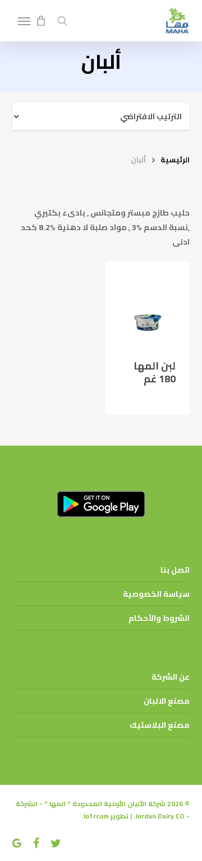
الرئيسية (175, 159)
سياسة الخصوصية (156, 594)
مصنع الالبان (167, 701)
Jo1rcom (96, 815)
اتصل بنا (175, 570)
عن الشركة (171, 677)
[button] (24, 20)
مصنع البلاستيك (160, 725)
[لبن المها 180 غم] (147, 303)
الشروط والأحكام (159, 618)
